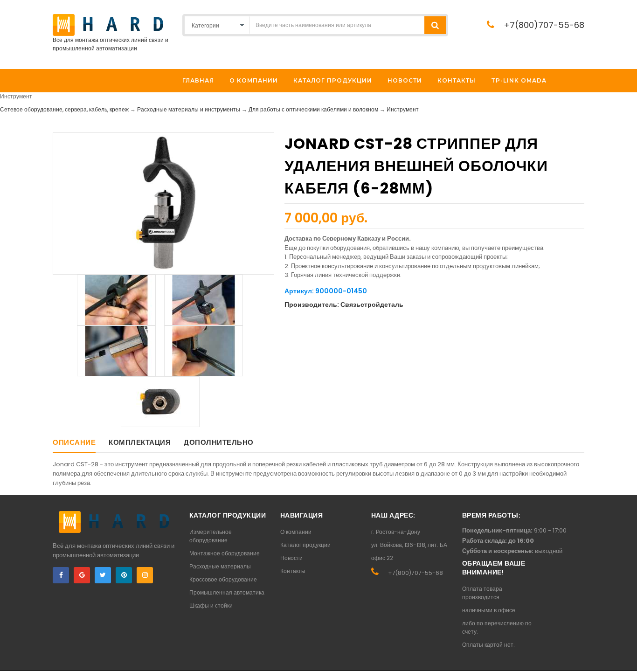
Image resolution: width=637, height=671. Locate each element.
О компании (296, 532)
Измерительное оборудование (210, 536)
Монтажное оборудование (224, 553)
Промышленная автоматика (226, 592)
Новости (291, 558)
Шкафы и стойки (211, 605)
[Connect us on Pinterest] (124, 575)
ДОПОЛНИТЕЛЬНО (219, 442)
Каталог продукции (305, 545)
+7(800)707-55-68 (544, 25)
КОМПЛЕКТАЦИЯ (140, 442)
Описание (74, 442)
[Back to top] (627, 654)
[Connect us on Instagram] (145, 575)
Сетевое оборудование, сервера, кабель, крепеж (64, 109)
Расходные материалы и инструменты (188, 109)
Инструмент (403, 109)
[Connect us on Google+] (82, 575)
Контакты (292, 571)
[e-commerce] (108, 24)
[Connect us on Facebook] (61, 575)
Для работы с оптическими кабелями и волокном (313, 109)
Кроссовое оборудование (223, 579)
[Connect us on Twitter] (103, 575)
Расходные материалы (220, 566)
